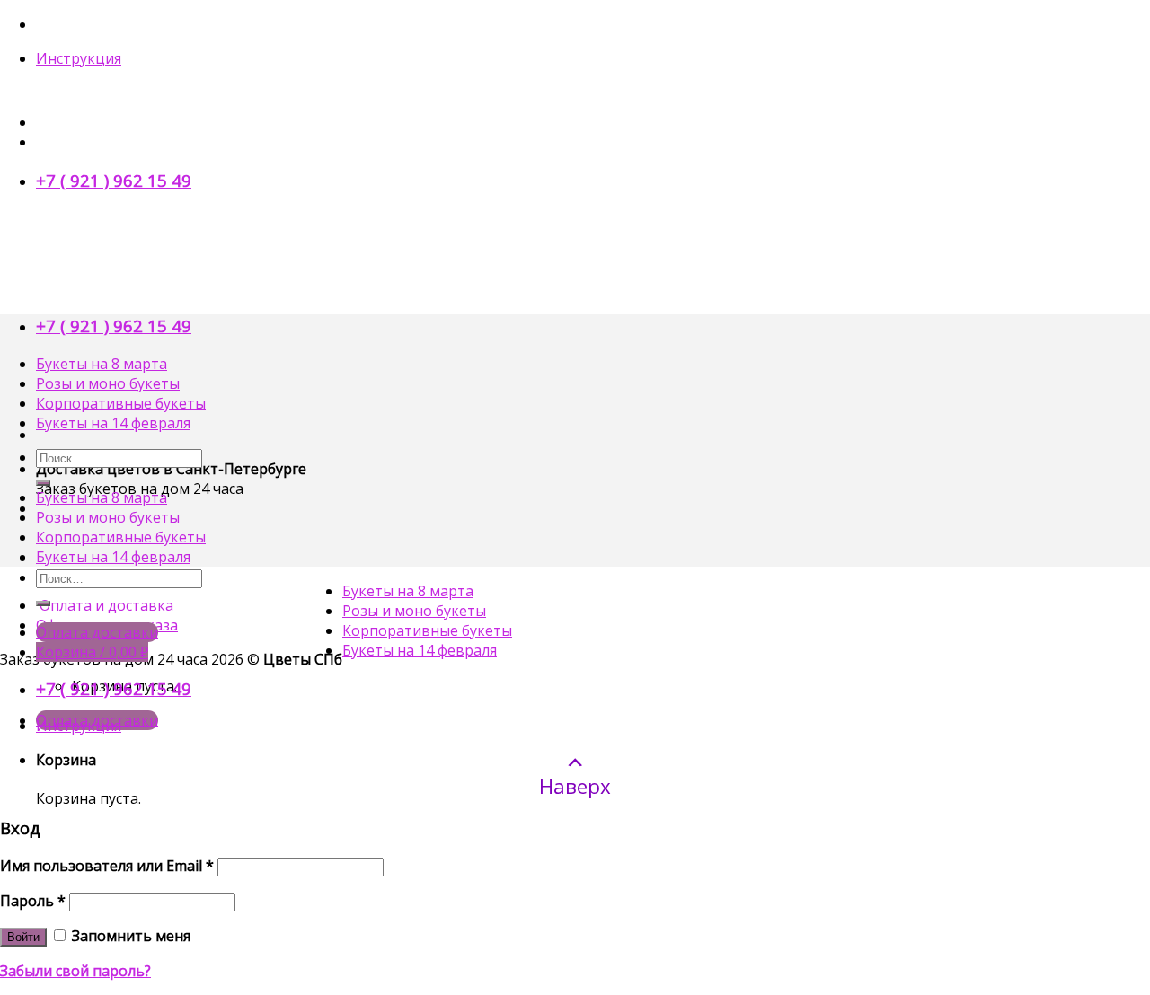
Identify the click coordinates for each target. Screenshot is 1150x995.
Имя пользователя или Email (107, 866)
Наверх (575, 785)
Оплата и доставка (104, 605)
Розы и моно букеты (108, 383)
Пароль (33, 901)
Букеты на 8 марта (101, 364)
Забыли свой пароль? (75, 971)
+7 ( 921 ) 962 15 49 (113, 180)
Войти (23, 937)
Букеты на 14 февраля (113, 423)
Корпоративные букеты (121, 403)
